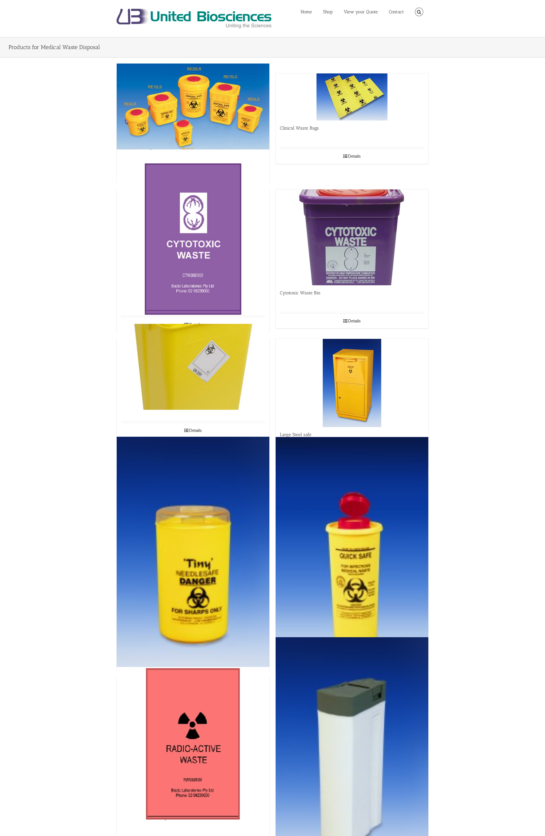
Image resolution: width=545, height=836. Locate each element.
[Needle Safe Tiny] (193, 552)
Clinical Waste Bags (299, 128)
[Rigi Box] (352, 752)
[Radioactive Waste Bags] (193, 743)
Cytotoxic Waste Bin (300, 292)
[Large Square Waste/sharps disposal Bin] (193, 367)
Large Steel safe (295, 434)
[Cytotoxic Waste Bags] (193, 239)
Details (354, 156)
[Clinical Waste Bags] (352, 97)
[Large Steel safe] (352, 383)
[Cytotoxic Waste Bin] (352, 237)
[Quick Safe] (352, 552)
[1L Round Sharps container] (193, 106)
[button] (419, 12)
